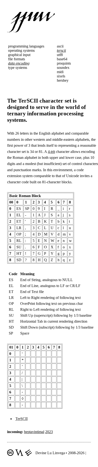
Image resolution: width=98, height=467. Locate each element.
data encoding (18, 63)
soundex (63, 68)
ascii (60, 46)
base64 (62, 59)
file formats (16, 59)
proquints (64, 63)
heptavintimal (34, 432)
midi (60, 72)
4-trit (51, 152)
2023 (49, 432)
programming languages (26, 46)
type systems (17, 68)
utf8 (60, 55)
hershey (63, 80)
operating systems (21, 50)
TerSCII (21, 419)
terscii (61, 50)
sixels (61, 76)
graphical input (19, 55)
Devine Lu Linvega (50, 453)
